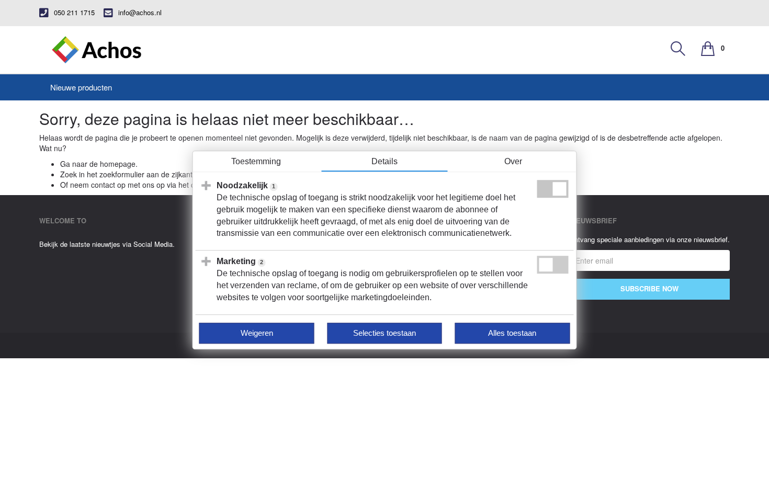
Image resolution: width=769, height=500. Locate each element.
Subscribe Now (649, 288)
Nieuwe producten (81, 87)
